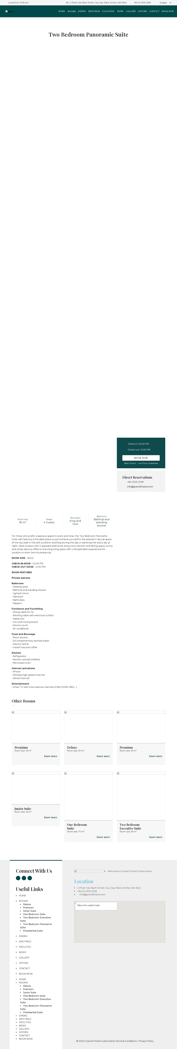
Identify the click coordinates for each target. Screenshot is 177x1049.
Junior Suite (23, 809)
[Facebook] (18, 878)
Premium (21, 747)
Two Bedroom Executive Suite (130, 826)
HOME (61, 11)
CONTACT (154, 11)
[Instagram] (24, 878)
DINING (82, 11)
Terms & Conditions (126, 1041)
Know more (50, 756)
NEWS (120, 11)
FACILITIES (108, 11)
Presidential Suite (33, 930)
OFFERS (142, 11)
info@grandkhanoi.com (140, 486)
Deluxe (72, 747)
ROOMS (72, 11)
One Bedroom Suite (77, 826)
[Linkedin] (30, 878)
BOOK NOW (168, 11)
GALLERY (131, 11)
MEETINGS (94, 11)
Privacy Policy (146, 1041)
